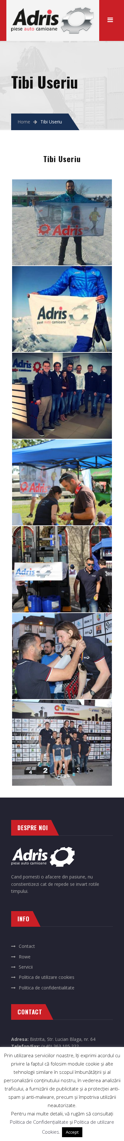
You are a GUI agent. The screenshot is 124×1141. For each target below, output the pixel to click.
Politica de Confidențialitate (39, 1122)
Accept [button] (72, 1132)
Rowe (25, 957)
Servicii (26, 967)
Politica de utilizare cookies (46, 977)
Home (23, 122)
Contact (27, 946)
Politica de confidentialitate (46, 988)
